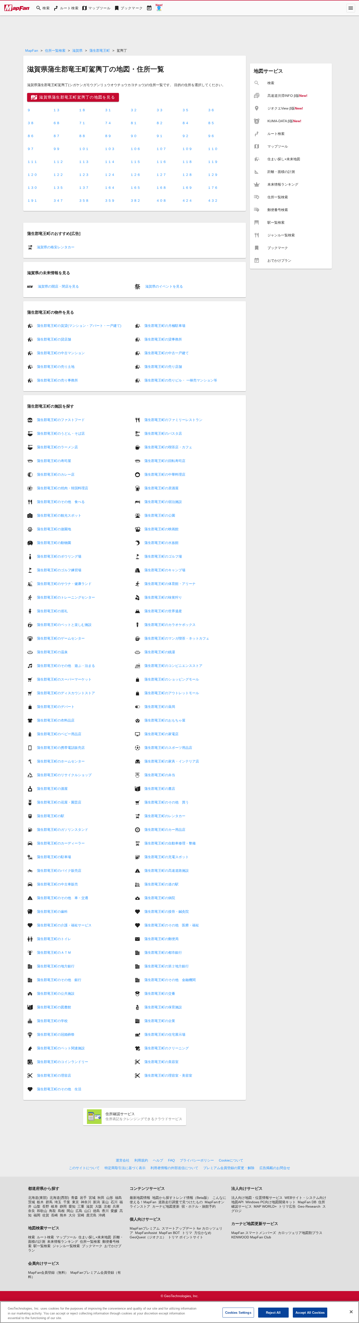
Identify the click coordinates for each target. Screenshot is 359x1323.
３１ (108, 110)
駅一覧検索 (42, 1246)
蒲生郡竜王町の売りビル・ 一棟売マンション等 (180, 380)
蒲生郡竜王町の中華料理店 (164, 474)
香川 (105, 1211)
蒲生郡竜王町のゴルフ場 (163, 556)
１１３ (84, 162)
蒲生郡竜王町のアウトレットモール (171, 693)
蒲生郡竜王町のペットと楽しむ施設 (64, 624)
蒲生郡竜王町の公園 (159, 515)
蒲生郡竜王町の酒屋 (52, 788)
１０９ (187, 149)
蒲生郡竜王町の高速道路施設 (166, 870)
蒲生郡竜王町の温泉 (52, 652)
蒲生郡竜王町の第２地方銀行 (166, 966)
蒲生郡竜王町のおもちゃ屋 (164, 720)
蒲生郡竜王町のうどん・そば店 (61, 433)
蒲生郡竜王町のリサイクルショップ (64, 775)
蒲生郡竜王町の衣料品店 (55, 720)
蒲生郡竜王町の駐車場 (54, 857)
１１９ (213, 162)
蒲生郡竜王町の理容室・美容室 (168, 1075)
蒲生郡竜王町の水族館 (161, 542)
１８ (82, 110)
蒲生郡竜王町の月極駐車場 (164, 326)
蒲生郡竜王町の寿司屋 (54, 460)
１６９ (187, 188)
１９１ (32, 200)
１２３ (84, 175)
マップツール (66, 1237)
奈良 (31, 1211)
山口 (87, 1211)
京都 (107, 1206)
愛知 (72, 1206)
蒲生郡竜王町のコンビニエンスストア (173, 665)
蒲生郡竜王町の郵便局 (161, 939)
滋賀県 (77, 50)
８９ (108, 136)
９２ (185, 136)
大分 (72, 1215)
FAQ (171, 1160)
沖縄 (101, 1215)
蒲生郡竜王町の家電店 (161, 734)
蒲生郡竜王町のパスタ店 (163, 433)
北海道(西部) (59, 1198)
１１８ (187, 162)
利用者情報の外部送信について (174, 1168)
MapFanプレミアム (145, 1228)
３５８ (84, 200)
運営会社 (122, 1160)
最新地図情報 (140, 1198)
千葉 (66, 1202)
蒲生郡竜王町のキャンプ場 (164, 570)
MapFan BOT (169, 1233)
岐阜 (54, 1206)
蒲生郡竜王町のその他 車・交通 (62, 898)
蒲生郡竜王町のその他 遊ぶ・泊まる (66, 665)
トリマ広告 (287, 1206)
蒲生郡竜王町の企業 (159, 1020)
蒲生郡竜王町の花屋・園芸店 (59, 802)
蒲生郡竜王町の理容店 (54, 1075)
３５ (185, 110)
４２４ (187, 200)
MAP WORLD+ (265, 1206)
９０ (133, 136)
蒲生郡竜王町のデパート (55, 706)
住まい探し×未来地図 (94, 1237)
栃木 (40, 1202)
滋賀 (89, 1206)
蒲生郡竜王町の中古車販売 (57, 884)
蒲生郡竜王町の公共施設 (55, 993)
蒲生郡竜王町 (99, 50)
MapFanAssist (146, 1233)
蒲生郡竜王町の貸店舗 (54, 339)
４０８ (161, 200)
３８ (30, 123)
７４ (108, 123)
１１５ (135, 162)
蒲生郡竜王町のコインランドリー (62, 1061)
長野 (45, 1206)
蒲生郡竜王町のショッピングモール (171, 679)
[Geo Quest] (159, 8)
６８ (56, 123)
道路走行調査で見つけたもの (180, 1202)
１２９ (213, 175)
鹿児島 (91, 1215)
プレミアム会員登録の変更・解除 (228, 1168)
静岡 (63, 1206)
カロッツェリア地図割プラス (300, 1233)
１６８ (161, 188)
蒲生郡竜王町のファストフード (61, 419)
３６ (211, 110)
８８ (82, 136)
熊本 (63, 1215)
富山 (105, 1202)
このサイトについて (84, 1168)
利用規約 (141, 1160)
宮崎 (80, 1215)
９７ (30, 149)
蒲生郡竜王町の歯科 (52, 911)
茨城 (31, 1202)
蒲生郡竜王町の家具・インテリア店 (171, 761)
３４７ (58, 200)
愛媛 (114, 1211)
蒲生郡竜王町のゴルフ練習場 (59, 570)
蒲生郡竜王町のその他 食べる (61, 501)
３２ (133, 110)
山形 (109, 1198)
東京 (75, 1202)
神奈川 (86, 1202)
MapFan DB (307, 1202)
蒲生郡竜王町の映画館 (161, 529)
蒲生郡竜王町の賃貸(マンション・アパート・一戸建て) (79, 326)
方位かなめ (202, 1233)
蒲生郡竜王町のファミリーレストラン (173, 419)
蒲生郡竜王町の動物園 (54, 542)
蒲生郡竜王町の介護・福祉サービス (64, 925)
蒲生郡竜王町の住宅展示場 (164, 1034)
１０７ (161, 149)
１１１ (32, 162)
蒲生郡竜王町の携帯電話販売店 (61, 747)
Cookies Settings (238, 1312)
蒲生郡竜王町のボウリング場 (59, 556)
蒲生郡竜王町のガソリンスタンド (62, 829)
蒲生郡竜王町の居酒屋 (161, 488)
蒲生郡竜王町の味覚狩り (163, 597)
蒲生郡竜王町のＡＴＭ (54, 952)
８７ (56, 136)
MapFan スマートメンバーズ (253, 1233)
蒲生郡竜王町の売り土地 (55, 367)
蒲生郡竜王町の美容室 (161, 1061)
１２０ (32, 175)
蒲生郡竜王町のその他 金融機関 (170, 980)
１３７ (84, 188)
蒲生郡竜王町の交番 (159, 993)
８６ (30, 136)
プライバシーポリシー (197, 1160)
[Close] (351, 1311)
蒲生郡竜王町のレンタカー (164, 816)
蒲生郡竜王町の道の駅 (161, 884)
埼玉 (57, 1202)
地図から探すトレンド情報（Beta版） (181, 1198)
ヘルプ (158, 1160)
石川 (114, 1202)
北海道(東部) (38, 1198)
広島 (78, 1211)
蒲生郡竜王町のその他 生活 (59, 1089)
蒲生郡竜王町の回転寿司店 (164, 460)
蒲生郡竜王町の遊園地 (54, 529)
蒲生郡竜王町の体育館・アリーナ (170, 583)
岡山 (70, 1211)
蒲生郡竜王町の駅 (50, 816)
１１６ (161, 162)
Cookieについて (231, 1160)
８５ (211, 123)
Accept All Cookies (310, 1312)
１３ (56, 110)
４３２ (213, 200)
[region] (179, 1312)
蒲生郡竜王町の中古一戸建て (166, 353)
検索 (31, 1237)
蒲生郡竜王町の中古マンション (61, 353)
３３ (159, 110)
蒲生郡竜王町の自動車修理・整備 (170, 843)
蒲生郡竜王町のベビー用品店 (59, 734)
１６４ (110, 188)
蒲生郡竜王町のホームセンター (61, 761)
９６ (211, 136)
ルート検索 (45, 1237)
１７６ (213, 188)
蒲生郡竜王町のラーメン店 (57, 447)
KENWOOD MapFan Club (251, 1237)
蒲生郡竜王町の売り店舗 (163, 367)
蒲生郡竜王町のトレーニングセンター (66, 597)
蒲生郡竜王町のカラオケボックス (170, 624)
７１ (82, 123)
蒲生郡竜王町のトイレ (54, 939)
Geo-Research (309, 1206)
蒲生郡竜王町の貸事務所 (163, 339)
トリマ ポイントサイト (185, 1237)
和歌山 (42, 1211)
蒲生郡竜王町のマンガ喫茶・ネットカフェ (176, 638)
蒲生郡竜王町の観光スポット (59, 515)
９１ (159, 136)
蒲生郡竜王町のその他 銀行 (59, 980)
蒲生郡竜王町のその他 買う (166, 802)
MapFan (31, 50)
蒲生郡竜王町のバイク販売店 (59, 870)
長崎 (54, 1215)
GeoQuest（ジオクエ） (148, 1237)
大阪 (98, 1206)
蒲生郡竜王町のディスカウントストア (66, 693)
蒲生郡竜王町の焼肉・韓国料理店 (62, 488)
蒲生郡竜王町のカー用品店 (164, 829)
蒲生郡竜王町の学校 (52, 1020)
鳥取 (52, 1211)
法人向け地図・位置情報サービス (257, 1198)
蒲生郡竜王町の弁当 (159, 775)
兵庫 (116, 1206)
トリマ (187, 1233)
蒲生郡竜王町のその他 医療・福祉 (171, 925)
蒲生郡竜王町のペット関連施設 (61, 1048)
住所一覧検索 (55, 50)
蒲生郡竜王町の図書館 (54, 1007)
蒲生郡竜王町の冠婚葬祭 (55, 1034)
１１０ (213, 149)
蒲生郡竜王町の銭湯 (159, 652)
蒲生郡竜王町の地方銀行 (55, 966)
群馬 (49, 1202)
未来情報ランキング (62, 1241)
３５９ (110, 200)
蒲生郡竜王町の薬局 (159, 706)
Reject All (273, 1312)
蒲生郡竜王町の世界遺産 (163, 611)
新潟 (96, 1202)
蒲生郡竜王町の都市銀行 (163, 952)
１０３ (110, 149)
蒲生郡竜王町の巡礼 (52, 611)
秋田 (100, 1198)
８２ (159, 123)
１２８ (187, 175)
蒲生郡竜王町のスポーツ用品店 (168, 747)
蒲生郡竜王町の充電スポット (166, 857)
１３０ (32, 188)
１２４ (110, 175)
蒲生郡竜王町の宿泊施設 (163, 501)
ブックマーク (92, 1246)
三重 (80, 1206)
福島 (118, 1198)
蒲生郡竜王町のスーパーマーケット (64, 679)
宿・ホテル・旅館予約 (198, 1206)
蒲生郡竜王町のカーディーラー (61, 843)
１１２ (58, 162)
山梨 (36, 1206)
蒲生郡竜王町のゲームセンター (61, 638)
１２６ (135, 175)
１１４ (110, 162)
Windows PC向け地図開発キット (270, 1202)
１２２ (58, 175)
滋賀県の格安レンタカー (55, 247)
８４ (185, 123)
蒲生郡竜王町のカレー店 (55, 474)
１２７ (161, 175)
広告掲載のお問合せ (274, 1168)
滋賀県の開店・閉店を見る (58, 286)
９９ (56, 149)
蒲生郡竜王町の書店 (159, 788)
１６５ (135, 188)
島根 (61, 1211)
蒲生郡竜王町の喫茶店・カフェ (168, 447)
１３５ (58, 188)
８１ (133, 123)
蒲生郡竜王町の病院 (159, 898)
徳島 (96, 1211)
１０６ (135, 149)
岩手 (83, 1198)
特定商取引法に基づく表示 (125, 1168)
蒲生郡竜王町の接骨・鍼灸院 (166, 911)
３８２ (135, 200)
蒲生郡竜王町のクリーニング (166, 1048)
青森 (74, 1198)
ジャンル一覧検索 (66, 1246)
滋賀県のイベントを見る (163, 286)
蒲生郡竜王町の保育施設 (163, 1007)
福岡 (36, 1215)
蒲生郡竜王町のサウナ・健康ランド (64, 583)
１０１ (84, 149)
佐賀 (45, 1215)
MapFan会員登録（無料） (48, 1272)
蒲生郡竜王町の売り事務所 (57, 380)
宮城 (92, 1198)
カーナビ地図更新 (166, 1206)
